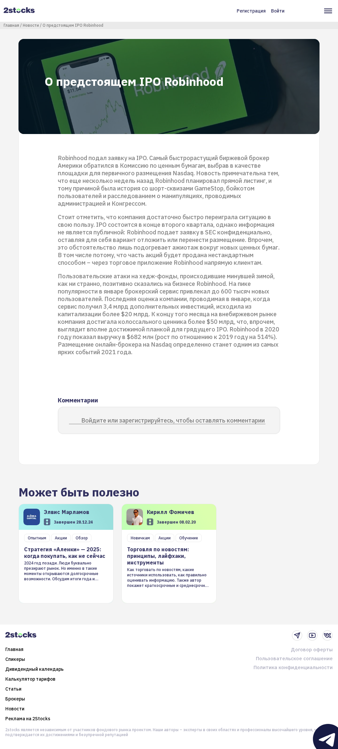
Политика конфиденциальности (293, 667)
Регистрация (251, 11)
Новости (31, 25)
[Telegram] (297, 635)
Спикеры (15, 659)
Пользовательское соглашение (294, 658)
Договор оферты (312, 649)
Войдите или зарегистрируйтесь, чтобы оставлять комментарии (173, 420)
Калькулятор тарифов (30, 679)
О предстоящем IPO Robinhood (73, 25)
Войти (278, 11)
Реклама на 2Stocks (27, 719)
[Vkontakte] (327, 635)
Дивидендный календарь (34, 669)
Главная (11, 25)
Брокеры (15, 699)
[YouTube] (312, 635)
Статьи (13, 689)
